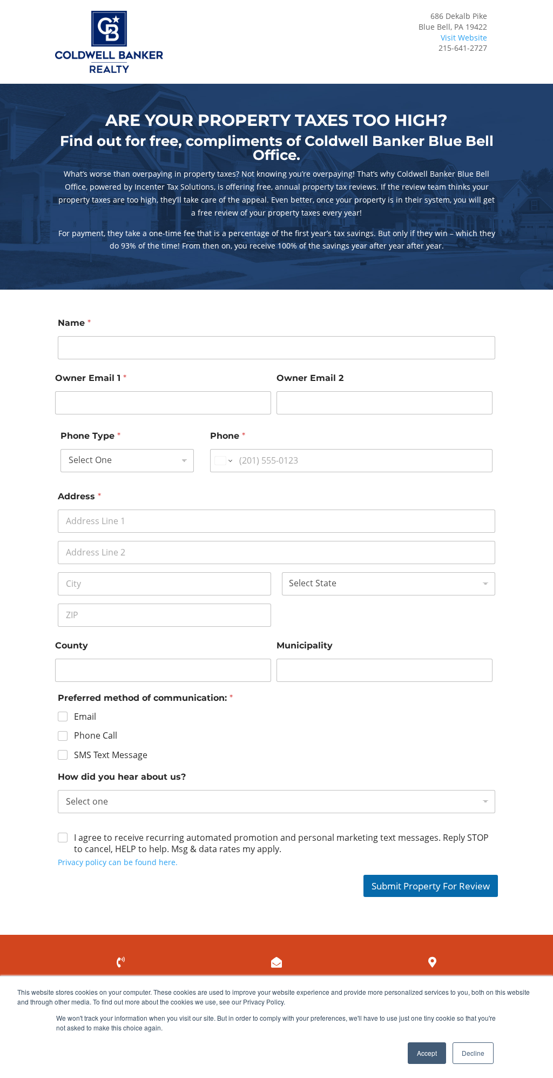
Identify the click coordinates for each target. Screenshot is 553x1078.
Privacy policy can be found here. (118, 862)
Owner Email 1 (90, 378)
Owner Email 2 (309, 378)
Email (85, 716)
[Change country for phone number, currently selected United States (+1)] (222, 460)
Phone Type (90, 436)
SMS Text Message (110, 755)
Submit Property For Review (431, 886)
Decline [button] (473, 1052)
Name (74, 323)
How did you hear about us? (122, 777)
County (71, 645)
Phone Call (95, 735)
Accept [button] (427, 1052)
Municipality (304, 645)
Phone (227, 436)
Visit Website (464, 37)
